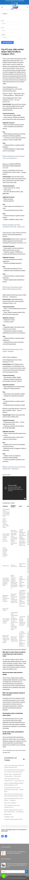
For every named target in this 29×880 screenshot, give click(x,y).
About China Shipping (10, 803)
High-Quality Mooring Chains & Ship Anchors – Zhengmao (13, 799)
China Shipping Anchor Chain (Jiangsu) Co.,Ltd (12, 806)
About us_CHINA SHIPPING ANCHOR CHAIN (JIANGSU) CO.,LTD (13, 784)
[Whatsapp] (6, 836)
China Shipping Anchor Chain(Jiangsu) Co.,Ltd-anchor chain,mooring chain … (14, 771)
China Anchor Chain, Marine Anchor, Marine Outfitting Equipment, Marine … (14, 795)
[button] (24, 759)
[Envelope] (2, 836)
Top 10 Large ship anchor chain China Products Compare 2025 (14, 766)
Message (3, 34)
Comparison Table (9, 817)
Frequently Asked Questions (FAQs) (13, 819)
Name (2, 20)
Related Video (7, 814)
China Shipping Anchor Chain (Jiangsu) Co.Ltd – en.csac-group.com (14, 779)
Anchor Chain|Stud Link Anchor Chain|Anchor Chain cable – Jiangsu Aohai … (13, 789)
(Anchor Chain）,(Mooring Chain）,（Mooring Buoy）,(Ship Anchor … (13, 775)
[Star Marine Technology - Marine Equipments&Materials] (14, 7)
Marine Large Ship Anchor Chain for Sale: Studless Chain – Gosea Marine (14, 811)
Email (2, 27)
